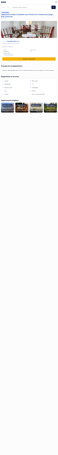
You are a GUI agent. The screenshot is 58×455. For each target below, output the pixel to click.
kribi (3, 7)
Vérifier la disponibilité (29, 59)
